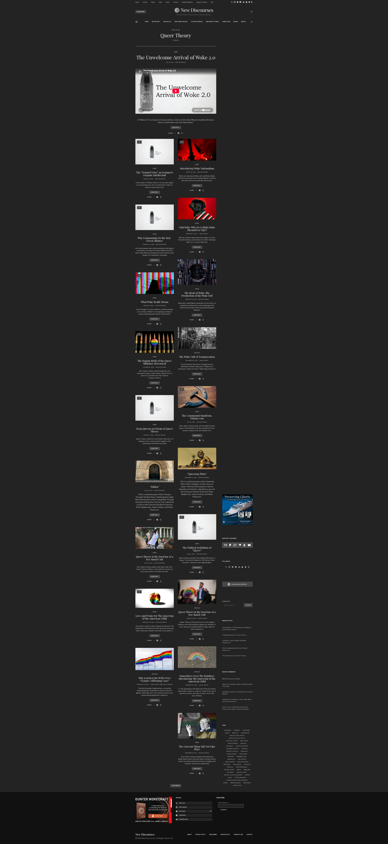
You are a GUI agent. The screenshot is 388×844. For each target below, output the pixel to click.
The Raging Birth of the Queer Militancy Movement (155, 362)
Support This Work (201, 2)
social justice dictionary (233, 775)
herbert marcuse (233, 749)
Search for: (226, 601)
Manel (238, 679)
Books (236, 22)
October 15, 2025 (148, 367)
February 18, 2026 (191, 234)
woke (226, 783)
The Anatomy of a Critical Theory (234, 655)
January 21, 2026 (148, 305)
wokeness (247, 783)
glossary (230, 746)
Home (147, 22)
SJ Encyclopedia (197, 22)
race (239, 770)
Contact (175, 2)
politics (230, 767)
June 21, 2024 (148, 490)
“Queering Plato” (197, 473)
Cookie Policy (225, 834)
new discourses (243, 762)
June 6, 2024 (191, 554)
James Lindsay (155, 684)
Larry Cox (225, 707)
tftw (230, 777)
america (237, 730)
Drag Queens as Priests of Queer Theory (154, 430)
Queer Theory (229, 770)
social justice (242, 772)
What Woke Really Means (154, 301)
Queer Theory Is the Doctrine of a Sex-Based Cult (154, 558)
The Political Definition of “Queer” (197, 549)
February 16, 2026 (148, 244)
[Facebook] (240, 2)
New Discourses (180, 62)
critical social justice (237, 738)
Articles (145, 2)
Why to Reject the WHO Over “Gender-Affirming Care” (155, 679)
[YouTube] (237, 2)
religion (247, 770)
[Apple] (246, 2)
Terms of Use (238, 834)
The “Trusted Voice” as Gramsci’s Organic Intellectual (154, 174)
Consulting (226, 22)
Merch (243, 22)
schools (231, 772)
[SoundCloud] (243, 2)
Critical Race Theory (237, 735)
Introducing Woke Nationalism (197, 168)
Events (168, 2)
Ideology (245, 751)
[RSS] (252, 2)
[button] (252, 22)
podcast (248, 764)
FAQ (212, 2)
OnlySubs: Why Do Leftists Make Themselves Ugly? (197, 229)
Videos (153, 2)
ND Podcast (156, 22)
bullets (235, 733)
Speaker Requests (187, 2)
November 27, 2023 (191, 753)
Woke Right (238, 785)
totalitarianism (241, 777)
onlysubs (227, 764)
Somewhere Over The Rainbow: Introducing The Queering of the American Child (197, 678)
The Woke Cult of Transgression (197, 356)
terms (248, 775)
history (245, 749)
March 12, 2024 (191, 618)
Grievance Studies (212, 22)
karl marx (243, 754)
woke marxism (235, 783)
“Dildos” (154, 486)
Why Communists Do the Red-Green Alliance (155, 239)
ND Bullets (167, 22)
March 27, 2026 (148, 179)
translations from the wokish (237, 780)
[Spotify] (249, 2)
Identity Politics (232, 751)
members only (241, 756)
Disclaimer (213, 834)
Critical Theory (232, 741)
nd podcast (243, 759)
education (244, 741)
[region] (153, 810)
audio (227, 733)
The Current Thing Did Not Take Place (197, 748)
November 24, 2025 (192, 360)
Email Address (223, 803)
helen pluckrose (242, 746)
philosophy (237, 764)
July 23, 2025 (191, 422)
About (137, 2)
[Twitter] (232, 2)
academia (228, 730)
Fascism (243, 743)
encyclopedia (233, 743)
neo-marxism (230, 762)
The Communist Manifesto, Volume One (197, 417)
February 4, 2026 (191, 299)
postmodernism (242, 767)
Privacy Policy (200, 834)
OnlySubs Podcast (181, 22)
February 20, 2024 (143, 684)
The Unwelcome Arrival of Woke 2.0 (175, 57)
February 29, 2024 (148, 622)
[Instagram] (235, 2)
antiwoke (247, 730)
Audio (160, 2)
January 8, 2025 (148, 435)
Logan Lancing (167, 684)
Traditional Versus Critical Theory (234, 635)
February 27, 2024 (191, 685)
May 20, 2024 (148, 563)
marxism (231, 756)
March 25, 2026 (191, 172)
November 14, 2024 (191, 477)
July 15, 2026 (170, 62)
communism (245, 733)
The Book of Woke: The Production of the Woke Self (197, 294)
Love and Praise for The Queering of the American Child (155, 617)
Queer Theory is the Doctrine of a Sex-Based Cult (197, 613)
